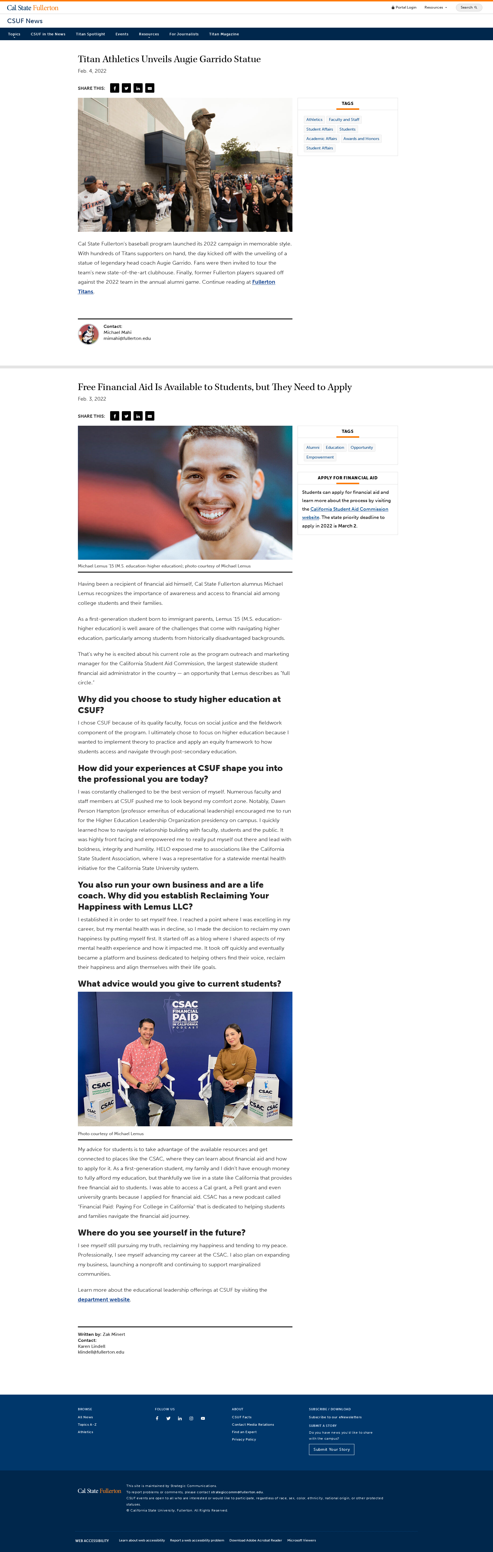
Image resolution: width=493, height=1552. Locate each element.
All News (85, 1417)
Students (347, 129)
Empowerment (320, 457)
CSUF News (25, 21)
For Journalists (184, 34)
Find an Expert (244, 1432)
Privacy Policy (244, 1439)
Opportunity (362, 447)
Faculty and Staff (344, 119)
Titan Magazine (224, 34)
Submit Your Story (332, 1449)
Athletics (314, 119)
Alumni (312, 447)
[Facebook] (114, 87)
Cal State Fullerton (32, 7)
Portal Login (404, 7)
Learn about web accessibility (142, 1540)
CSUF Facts (241, 1417)
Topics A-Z (87, 1424)
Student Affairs (319, 129)
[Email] (149, 87)
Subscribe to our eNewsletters (335, 1417)
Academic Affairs (321, 138)
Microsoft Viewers (301, 1540)
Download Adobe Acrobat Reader (255, 1540)
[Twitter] (126, 87)
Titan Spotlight (91, 34)
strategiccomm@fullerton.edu (237, 1492)
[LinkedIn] (138, 87)
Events (122, 34)
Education (335, 447)
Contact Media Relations (253, 1424)
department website (104, 1299)
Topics (14, 34)
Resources (436, 7)
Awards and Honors (361, 138)
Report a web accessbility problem (197, 1540)
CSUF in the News (48, 34)
